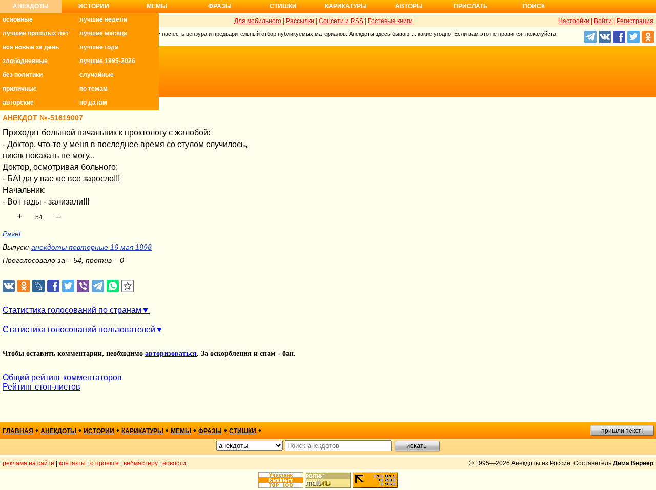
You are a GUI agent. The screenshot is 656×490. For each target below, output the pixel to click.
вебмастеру (141, 463)
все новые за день (31, 47)
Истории (93, 6)
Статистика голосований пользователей (79, 329)
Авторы (409, 6)
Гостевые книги (390, 21)
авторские (18, 102)
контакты (72, 463)
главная (18, 431)
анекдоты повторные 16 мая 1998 (91, 247)
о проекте (104, 463)
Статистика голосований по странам (72, 309)
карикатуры (142, 431)
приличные (20, 88)
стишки (242, 431)
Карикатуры (346, 6)
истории (99, 431)
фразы (210, 431)
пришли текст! (622, 430)
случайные (96, 74)
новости (174, 463)
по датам (93, 102)
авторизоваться (171, 353)
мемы (181, 431)
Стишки (283, 6)
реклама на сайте (28, 463)
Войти (603, 21)
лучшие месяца (103, 33)
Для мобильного (257, 21)
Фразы (220, 6)
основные (18, 19)
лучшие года (98, 47)
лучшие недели (103, 19)
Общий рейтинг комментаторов (62, 377)
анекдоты (58, 431)
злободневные (25, 61)
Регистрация (635, 21)
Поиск (534, 6)
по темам (93, 88)
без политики (23, 74)
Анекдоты (31, 6)
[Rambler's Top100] (280, 480)
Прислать (471, 6)
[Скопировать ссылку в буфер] (127, 286)
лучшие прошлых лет (36, 33)
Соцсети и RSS (341, 21)
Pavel (11, 234)
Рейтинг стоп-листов (41, 386)
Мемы (157, 6)
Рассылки (300, 21)
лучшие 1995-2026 (107, 61)
